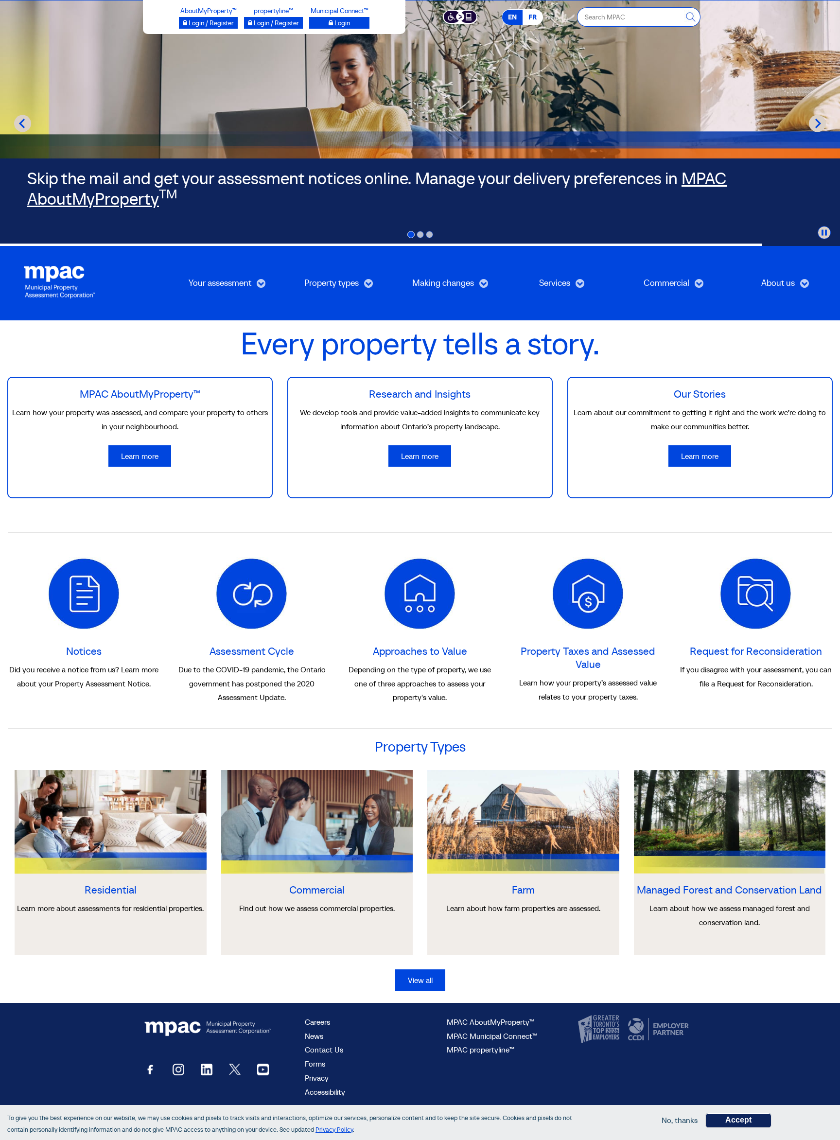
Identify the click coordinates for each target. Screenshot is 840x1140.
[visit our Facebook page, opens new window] (150, 1069)
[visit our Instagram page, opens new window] (178, 1069)
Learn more (139, 456)
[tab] (411, 234)
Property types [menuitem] (318, 286)
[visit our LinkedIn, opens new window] (206, 1069)
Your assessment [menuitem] (208, 286)
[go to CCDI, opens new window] (657, 1029)
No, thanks (680, 1120)
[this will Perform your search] (690, 17)
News (314, 1036)
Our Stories (700, 394)
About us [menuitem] (759, 286)
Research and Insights (420, 394)
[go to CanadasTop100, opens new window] (600, 1029)
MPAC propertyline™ (480, 1049)
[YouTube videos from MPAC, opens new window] (263, 1069)
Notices (84, 651)
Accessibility (325, 1092)
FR (532, 17)
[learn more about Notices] (84, 592)
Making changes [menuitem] (431, 286)
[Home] (59, 281)
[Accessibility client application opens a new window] (460, 16)
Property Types (420, 746)
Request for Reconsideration (756, 651)
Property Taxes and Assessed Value (588, 658)
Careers (317, 1022)
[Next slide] (817, 123)
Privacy (317, 1078)
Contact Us (324, 1049)
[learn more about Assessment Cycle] (251, 592)
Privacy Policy (334, 1129)
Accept (738, 1120)
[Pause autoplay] (824, 232)
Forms (315, 1064)
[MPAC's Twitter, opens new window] (235, 1069)
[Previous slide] (22, 123)
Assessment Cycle (252, 651)
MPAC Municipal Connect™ (492, 1036)
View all (420, 980)
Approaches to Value (420, 651)
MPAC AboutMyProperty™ (140, 394)
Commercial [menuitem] (650, 286)
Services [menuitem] (535, 286)
